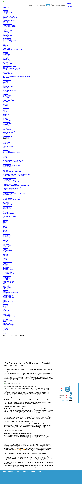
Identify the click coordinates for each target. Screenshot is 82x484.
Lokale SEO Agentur (8, 282)
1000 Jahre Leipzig (7, 12)
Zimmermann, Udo (7, 39)
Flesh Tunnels (6, 207)
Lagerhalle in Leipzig (8, 269)
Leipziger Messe (7, 296)
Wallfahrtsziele (6, 48)
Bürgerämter (6, 43)
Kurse (4, 153)
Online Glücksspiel (7, 206)
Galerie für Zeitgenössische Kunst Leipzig (13, 175)
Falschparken (6, 113)
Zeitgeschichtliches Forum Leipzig (11, 199)
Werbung (5, 333)
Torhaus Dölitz (6, 97)
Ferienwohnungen (7, 104)
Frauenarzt (5, 220)
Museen (5, 159)
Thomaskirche (6, 96)
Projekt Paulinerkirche (8, 86)
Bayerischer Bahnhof (8, 61)
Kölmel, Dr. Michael (7, 24)
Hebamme (5, 240)
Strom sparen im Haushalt (9, 324)
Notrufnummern (7, 307)
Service (4, 299)
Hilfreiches (5, 313)
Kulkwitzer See (6, 78)
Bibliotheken (6, 203)
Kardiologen (6, 244)
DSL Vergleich (6, 318)
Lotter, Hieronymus (7, 30)
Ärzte (4, 217)
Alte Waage (5, 53)
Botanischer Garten (7, 63)
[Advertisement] (41, 348)
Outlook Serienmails (8, 288)
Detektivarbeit (6, 286)
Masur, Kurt (5, 31)
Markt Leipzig (6, 81)
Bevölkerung (6, 10)
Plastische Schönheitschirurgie (10, 292)
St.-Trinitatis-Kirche (7, 95)
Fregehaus (5, 71)
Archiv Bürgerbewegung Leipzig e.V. (12, 165)
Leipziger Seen (6, 139)
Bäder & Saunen (7, 141)
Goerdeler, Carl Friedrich (9, 20)
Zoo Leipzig (5, 101)
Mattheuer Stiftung (7, 179)
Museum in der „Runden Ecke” (10, 188)
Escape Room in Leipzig (9, 131)
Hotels (4, 103)
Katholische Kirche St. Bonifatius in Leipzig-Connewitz (16, 76)
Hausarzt (5, 221)
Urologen (5, 226)
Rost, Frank (5, 34)
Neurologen (5, 254)
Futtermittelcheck (7, 305)
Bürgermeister (69, 6)
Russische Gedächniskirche (10, 90)
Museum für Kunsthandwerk (10, 184)
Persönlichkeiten (7, 15)
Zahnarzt (5, 227)
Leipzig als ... (6, 11)
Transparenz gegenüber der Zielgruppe (13, 274)
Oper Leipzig (6, 85)
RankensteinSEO (7, 276)
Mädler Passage (7, 80)
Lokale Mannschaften (8, 132)
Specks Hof (5, 94)
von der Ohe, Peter (7, 36)
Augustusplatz (6, 57)
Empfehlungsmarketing (8, 281)
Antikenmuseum (7, 164)
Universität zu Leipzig (8, 99)
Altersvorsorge (6, 319)
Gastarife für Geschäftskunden (10, 316)
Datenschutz (6, 329)
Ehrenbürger (6, 7)
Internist (5, 241)
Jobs (4, 283)
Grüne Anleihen (6, 278)
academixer (5, 150)
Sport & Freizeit (6, 125)
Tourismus (5, 45)
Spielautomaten (6, 211)
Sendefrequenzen (7, 320)
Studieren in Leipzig (8, 302)
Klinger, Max (6, 22)
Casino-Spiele (6, 209)
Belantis (5, 128)
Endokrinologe (6, 234)
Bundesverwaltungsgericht (9, 66)
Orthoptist (5, 259)
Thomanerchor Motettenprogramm (11, 152)
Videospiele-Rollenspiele (9, 120)
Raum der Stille (6, 87)
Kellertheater (6, 77)
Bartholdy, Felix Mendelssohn (10, 17)
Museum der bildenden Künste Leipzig (12, 181)
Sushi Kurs (5, 157)
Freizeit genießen (7, 208)
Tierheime (5, 304)
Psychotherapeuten (7, 249)
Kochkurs (5, 156)
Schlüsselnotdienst (7, 315)
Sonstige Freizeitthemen (9, 204)
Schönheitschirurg (7, 250)
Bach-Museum (6, 169)
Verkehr (4, 109)
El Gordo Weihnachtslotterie (10, 215)
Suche (4, 332)
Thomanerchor (6, 151)
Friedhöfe (5, 306)
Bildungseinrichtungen (8, 301)
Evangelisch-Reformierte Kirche (11, 69)
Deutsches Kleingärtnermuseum (11, 173)
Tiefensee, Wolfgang (8, 35)
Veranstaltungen (7, 117)
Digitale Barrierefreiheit (8, 325)
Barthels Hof (6, 59)
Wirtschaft (5, 264)
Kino (4, 201)
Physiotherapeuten (7, 262)
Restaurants (6, 108)
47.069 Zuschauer (20, 449)
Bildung (4, 300)
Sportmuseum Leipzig (8, 195)
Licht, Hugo (5, 27)
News (67, 1)
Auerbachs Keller (7, 55)
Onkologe (5, 258)
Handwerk (5, 290)
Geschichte (68, 3)
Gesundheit (5, 291)
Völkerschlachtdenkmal (8, 100)
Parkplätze (5, 111)
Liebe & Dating (6, 311)
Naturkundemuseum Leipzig (10, 189)
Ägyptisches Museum (8, 162)
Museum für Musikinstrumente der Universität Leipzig (16, 185)
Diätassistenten (6, 232)
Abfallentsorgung (7, 323)
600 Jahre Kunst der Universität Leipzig (13, 161)
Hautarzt (5, 222)
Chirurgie (5, 231)
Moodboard (5, 212)
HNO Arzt (5, 230)
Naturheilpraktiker (7, 251)
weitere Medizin (6, 229)
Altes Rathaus (6, 54)
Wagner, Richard (7, 38)
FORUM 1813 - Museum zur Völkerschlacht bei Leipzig (16, 174)
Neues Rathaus (6, 82)
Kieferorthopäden (7, 245)
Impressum (5, 328)
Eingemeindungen (7, 8)
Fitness (4, 147)
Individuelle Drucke (7, 123)
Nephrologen (6, 253)
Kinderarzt (5, 223)
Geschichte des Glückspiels (9, 216)
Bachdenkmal (6, 58)
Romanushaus (6, 89)
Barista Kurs (6, 155)
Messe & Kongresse (8, 295)
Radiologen (5, 255)
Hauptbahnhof (6, 75)
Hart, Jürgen (6, 21)
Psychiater (5, 263)
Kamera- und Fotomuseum (9, 178)
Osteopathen (6, 260)
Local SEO (5, 279)
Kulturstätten (6, 202)
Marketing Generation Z (9, 273)
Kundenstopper (6, 122)
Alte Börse (5, 52)
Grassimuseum (6, 176)
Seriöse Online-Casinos (8, 213)
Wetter (4, 309)
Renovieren (5, 268)
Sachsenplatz (6, 91)
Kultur (4, 148)
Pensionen (5, 105)
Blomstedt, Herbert (7, 18)
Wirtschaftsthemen (7, 272)
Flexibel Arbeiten (7, 287)
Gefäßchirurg (6, 239)
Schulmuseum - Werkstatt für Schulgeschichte (14, 193)
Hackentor (17, 414)
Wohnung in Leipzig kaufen (9, 271)
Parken (4, 110)
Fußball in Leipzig (7, 134)
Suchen (78, 2)
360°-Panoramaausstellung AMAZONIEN (13, 160)
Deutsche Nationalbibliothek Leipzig (12, 68)
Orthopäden (6, 225)
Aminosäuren (6, 293)
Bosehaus (5, 62)
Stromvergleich (6, 314)
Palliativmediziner (7, 246)
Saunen (4, 145)
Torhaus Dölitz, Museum (9, 198)
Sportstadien (6, 137)
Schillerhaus (6, 92)
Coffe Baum (6, 67)
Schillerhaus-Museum (8, 192)
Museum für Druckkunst (9, 183)
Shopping (5, 118)
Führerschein (6, 310)
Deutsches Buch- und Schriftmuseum (12, 171)
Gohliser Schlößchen (8, 73)
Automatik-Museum (7, 166)
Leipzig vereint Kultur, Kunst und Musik (12, 49)
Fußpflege (5, 236)
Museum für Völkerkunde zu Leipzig (12, 187)
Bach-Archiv (6, 167)
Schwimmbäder (6, 142)
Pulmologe (5, 248)
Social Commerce (7, 277)
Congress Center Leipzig (9, 297)
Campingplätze (6, 114)
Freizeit (4, 115)
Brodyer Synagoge (7, 64)
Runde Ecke (6, 190)
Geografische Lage (7, 13)
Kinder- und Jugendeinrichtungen (11, 40)
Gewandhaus (6, 72)
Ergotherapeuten (7, 235)
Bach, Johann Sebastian (9, 16)
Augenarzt (5, 218)
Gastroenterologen (7, 237)
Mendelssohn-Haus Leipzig (9, 180)
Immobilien (5, 265)
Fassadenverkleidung (8, 267)
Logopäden (5, 243)
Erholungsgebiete (7, 129)
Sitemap (5, 330)
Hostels (4, 106)
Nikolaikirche (6, 83)
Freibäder (5, 143)
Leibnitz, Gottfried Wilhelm (9, 25)
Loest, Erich (6, 29)
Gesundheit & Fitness (8, 146)
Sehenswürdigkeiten (8, 50)
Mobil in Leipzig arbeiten (9, 285)
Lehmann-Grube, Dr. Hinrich (10, 26)
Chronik (68, 4)
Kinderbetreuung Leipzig (9, 41)
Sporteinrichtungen (7, 136)
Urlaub (4, 47)
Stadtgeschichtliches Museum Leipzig (12, 197)
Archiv (4, 327)
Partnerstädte (6, 44)
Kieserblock (5, 124)
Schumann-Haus (7, 194)
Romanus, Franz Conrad (9, 32)
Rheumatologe (6, 257)
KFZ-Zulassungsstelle (8, 321)
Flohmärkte (5, 119)
